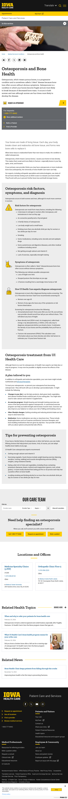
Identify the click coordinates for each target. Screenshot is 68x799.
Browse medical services (13, 721)
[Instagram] (42, 704)
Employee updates (42, 757)
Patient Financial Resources (45, 730)
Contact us (39, 723)
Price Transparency (20, 776)
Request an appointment (35, 534)
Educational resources (9, 761)
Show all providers (58, 508)
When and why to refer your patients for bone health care (27, 616)
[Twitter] (31, 704)
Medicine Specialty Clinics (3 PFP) (17, 567)
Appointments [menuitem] (7, 13)
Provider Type (26, 508)
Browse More (58, 607)
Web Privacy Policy (46, 771)
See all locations (10, 714)
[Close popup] (65, 786)
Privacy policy (6, 794)
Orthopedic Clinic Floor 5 (49, 566)
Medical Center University (14, 584)
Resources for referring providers (13, 747)
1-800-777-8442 (10, 113)
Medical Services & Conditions (16, 54)
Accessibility (57, 771)
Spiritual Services (57, 774)
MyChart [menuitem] (38, 14)
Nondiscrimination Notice (10, 771)
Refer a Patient (11, 123)
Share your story (41, 727)
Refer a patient (55, 534)
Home (3, 54)
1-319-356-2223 (43, 570)
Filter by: (4, 504)
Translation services (8, 774)
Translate (49, 5)
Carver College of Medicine (26, 779)
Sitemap (4, 779)
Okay (56, 789)
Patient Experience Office (23, 774)
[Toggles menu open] (64, 5)
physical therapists (23, 382)
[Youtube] (37, 704)
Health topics (40, 733)
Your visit (38, 717)
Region (37, 508)
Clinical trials (6, 757)
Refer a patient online (9, 751)
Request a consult (8, 754)
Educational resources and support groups (50, 737)
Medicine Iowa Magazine (9, 782)
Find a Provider (11, 127)
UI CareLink (6, 764)
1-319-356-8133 (10, 576)
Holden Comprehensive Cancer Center (48, 779)
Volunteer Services (7, 776)
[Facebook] (25, 704)
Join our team (40, 747)
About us (38, 751)
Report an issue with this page (45, 761)
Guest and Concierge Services (41, 774)
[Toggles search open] (61, 5)
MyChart (38, 720)
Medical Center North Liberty (48, 579)
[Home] (8, 5)
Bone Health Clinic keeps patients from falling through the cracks (31, 668)
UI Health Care (12, 779)
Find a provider (9, 718)
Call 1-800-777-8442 (14, 534)
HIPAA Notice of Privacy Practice (29, 771)
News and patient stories (44, 754)
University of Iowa (24, 782)
